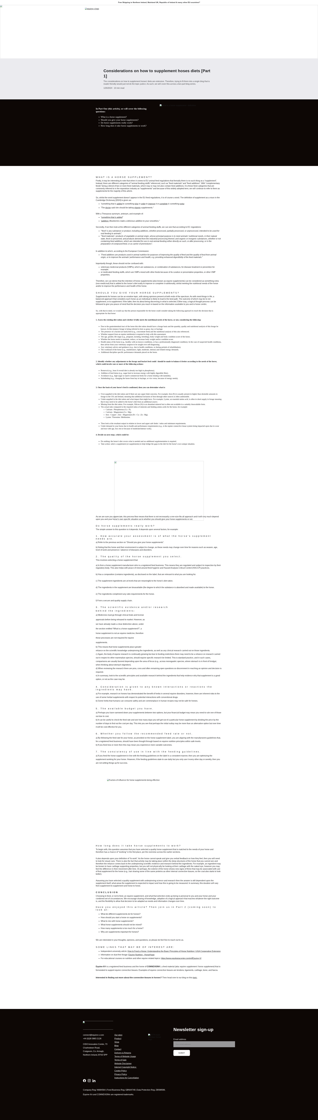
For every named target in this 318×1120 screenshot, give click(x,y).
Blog (166, 11)
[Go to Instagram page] (89, 1080)
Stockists (213, 11)
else (136, 204)
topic (195, 978)
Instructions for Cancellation (126, 1078)
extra (182, 204)
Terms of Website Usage (125, 1056)
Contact (202, 11)
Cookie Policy (120, 1071)
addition (104, 221)
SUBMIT (181, 1053)
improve (151, 204)
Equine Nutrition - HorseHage (141, 955)
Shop (158, 11)
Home (135, 11)
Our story (118, 1035)
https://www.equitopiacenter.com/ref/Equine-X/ (181, 958)
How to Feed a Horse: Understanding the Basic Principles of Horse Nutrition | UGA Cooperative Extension (174, 951)
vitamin (137, 208)
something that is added (111, 217)
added (119, 204)
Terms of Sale (120, 1060)
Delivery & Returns (122, 1053)
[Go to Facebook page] (84, 1080)
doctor (108, 208)
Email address (179, 1039)
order (143, 204)
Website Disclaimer (123, 1063)
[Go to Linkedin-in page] (93, 1080)
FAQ (193, 11)
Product (117, 1039)
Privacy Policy (120, 1074)
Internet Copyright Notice (125, 1067)
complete (163, 204)
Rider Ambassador (179, 11)
